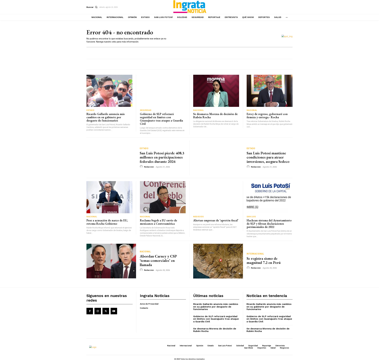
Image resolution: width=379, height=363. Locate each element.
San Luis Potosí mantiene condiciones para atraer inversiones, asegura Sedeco (268, 157)
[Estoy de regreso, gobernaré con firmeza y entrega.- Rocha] (270, 91)
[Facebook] (89, 311)
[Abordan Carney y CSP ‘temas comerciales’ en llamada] (111, 261)
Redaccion (149, 167)
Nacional (198, 110)
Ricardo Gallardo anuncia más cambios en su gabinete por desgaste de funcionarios (105, 117)
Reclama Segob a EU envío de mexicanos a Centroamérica (158, 222)
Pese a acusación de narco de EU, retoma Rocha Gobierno (107, 222)
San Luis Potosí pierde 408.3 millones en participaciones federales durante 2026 (162, 157)
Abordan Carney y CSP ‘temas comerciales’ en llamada (158, 260)
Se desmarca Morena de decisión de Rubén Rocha (215, 115)
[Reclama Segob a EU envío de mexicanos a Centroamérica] (163, 197)
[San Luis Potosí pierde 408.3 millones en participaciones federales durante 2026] (111, 157)
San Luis (251, 217)
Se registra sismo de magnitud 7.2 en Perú (264, 260)
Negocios (198, 217)
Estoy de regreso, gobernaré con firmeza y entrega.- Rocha (267, 115)
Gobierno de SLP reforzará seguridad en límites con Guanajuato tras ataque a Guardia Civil (161, 119)
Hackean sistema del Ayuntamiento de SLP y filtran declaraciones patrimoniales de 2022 (269, 223)
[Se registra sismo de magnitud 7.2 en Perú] (218, 261)
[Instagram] (97, 311)
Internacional (255, 254)
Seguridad (145, 110)
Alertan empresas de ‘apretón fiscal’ (215, 220)
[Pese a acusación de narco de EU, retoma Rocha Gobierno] (109, 197)
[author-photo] (142, 166)
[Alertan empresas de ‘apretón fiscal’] (216, 197)
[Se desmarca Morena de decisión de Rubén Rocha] (216, 91)
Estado (90, 110)
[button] (92, 7)
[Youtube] (114, 311)
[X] (105, 311)
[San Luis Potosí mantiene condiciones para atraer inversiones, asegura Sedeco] (218, 157)
